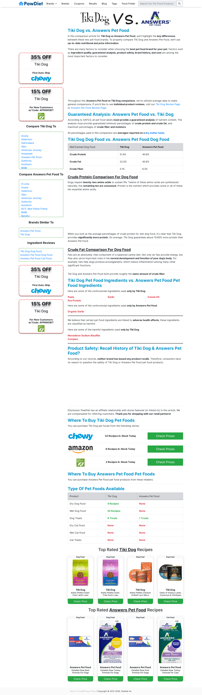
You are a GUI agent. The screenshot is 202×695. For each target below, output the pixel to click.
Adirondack (27, 142)
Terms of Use (76, 691)
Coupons (79, 3)
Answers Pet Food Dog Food (36, 254)
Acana (24, 135)
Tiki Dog (25, 234)
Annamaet (27, 153)
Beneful (25, 215)
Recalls (93, 3)
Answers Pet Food (31, 157)
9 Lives (25, 183)
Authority (26, 160)
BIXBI (24, 167)
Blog (104, 3)
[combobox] (157, 3)
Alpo (23, 146)
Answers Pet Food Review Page (88, 107)
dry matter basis (154, 132)
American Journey (31, 150)
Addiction (26, 139)
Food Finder (128, 3)
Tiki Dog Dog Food (31, 251)
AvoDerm (26, 164)
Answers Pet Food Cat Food (36, 258)
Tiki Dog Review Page (168, 104)
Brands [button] (50, 3)
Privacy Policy (90, 691)
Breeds (65, 3)
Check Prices (165, 436)
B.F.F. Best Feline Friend (34, 208)
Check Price (80, 601)
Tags (114, 3)
